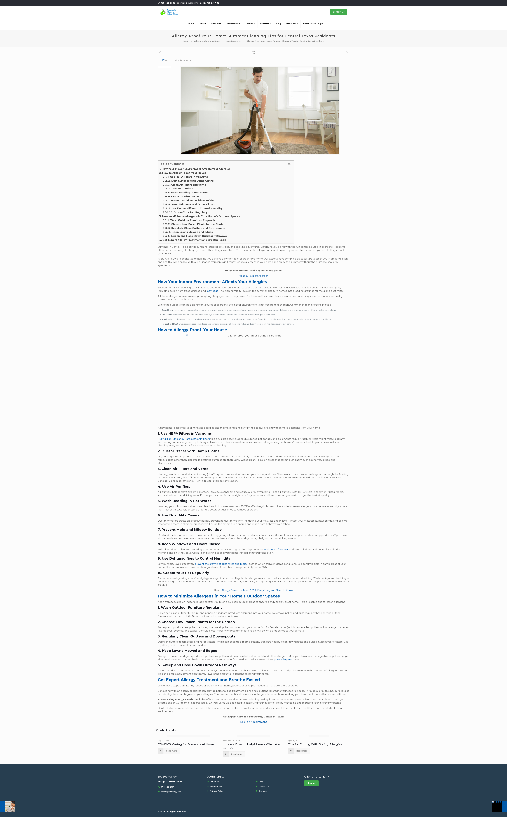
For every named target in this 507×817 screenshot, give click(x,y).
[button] (288, 164)
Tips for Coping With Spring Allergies (315, 744)
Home (186, 41)
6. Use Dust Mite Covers (184, 196)
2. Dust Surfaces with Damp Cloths (190, 180)
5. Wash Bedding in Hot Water (188, 192)
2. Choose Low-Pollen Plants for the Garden (196, 224)
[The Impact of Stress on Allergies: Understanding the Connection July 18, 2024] (7, 806)
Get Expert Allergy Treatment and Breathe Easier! (195, 239)
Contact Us (339, 12)
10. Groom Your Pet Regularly (188, 212)
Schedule (214, 782)
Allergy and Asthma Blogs (207, 41)
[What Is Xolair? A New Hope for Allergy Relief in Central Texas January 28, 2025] (499, 806)
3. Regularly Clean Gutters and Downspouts (196, 228)
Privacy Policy (216, 791)
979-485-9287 (168, 3)
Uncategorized (233, 41)
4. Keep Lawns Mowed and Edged (191, 232)
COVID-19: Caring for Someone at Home (186, 744)
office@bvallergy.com (190, 3)
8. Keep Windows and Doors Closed (191, 204)
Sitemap (263, 791)
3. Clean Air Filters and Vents (187, 184)
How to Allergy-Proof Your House (184, 172)
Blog (261, 782)
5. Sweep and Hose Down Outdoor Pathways (197, 235)
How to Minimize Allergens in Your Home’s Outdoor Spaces (201, 216)
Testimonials (216, 786)
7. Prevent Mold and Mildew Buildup (191, 200)
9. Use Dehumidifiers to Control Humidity (195, 208)
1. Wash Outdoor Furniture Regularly (191, 220)
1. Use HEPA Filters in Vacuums (188, 176)
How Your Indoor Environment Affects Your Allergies (196, 168)
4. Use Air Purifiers (180, 188)
